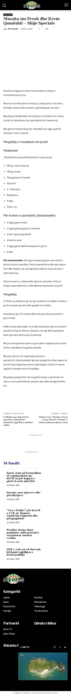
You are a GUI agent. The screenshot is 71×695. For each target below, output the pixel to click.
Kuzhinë (8, 15)
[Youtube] (49, 629)
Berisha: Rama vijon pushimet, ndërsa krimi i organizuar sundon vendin (23, 534)
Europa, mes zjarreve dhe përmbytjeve (23, 494)
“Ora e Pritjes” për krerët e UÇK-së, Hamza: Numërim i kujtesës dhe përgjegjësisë (23, 514)
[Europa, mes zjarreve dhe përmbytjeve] (49, 497)
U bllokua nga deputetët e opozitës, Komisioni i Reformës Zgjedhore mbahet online (18, 421)
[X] (24, 36)
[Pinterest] (32, 36)
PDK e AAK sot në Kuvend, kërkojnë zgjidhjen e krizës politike (24, 552)
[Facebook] (17, 36)
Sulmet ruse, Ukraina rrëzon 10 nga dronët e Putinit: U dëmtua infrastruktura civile (53, 420)
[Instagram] (41, 629)
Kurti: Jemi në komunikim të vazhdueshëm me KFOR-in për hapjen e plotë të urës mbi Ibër (24, 477)
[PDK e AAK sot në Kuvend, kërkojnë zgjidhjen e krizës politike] (49, 554)
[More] (47, 36)
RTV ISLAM (13, 28)
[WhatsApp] (39, 36)
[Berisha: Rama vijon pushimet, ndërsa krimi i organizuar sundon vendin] (49, 534)
